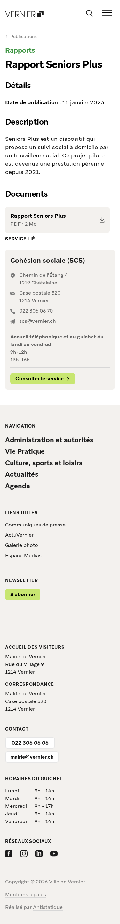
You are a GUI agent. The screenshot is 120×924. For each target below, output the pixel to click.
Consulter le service (39, 378)
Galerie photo (21, 545)
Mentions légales (25, 894)
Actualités (21, 474)
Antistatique (48, 907)
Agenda (17, 485)
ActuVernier (19, 535)
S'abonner (22, 594)
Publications (23, 36)
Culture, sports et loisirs (44, 462)
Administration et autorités (49, 439)
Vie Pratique (25, 451)
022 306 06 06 (30, 742)
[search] (89, 12)
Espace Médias (23, 555)
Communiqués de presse (35, 524)
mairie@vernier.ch (32, 757)
